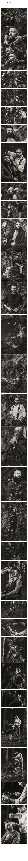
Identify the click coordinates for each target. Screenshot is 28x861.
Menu (22, 3)
